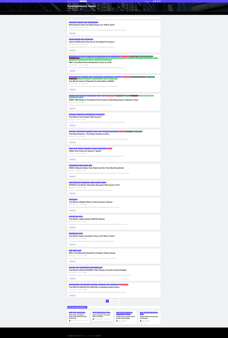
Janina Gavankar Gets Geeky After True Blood (101, 315)
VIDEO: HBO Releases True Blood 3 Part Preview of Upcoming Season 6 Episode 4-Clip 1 (103, 100)
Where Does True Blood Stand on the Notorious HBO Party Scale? (78, 316)
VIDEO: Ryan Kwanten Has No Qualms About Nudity (125, 317)
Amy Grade (73, 119)
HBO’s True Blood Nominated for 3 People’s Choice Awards (92, 253)
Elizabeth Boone (74, 83)
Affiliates (75, 13)
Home (70, 13)
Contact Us (80, 13)
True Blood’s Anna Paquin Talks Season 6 (85, 117)
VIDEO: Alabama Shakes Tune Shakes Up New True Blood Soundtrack (96, 168)
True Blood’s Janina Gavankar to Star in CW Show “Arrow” (92, 236)
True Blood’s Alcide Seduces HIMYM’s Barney (87, 219)
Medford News (91, 335)
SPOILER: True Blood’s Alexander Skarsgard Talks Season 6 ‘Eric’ (94, 185)
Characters (92, 13)
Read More (72, 33)
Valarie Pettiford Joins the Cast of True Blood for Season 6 (92, 42)
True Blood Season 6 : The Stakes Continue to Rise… (89, 134)
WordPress (84, 335)
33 (117, 301)
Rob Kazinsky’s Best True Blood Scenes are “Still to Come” (84, 17)
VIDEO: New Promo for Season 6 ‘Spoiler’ (85, 151)
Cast (88, 13)
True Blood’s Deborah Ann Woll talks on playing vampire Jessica (94, 287)
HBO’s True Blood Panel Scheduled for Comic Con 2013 (90, 62)
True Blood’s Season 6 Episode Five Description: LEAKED (91, 81)
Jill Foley (72, 102)
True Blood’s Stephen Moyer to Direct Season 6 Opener (91, 202)
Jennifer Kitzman (74, 27)
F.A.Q (85, 13)
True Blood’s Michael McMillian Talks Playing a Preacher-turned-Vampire (98, 270)
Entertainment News (81, 6)
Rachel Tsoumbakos (75, 320)
